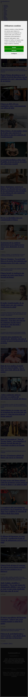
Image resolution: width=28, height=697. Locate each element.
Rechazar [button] (14, 50)
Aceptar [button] (14, 47)
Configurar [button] (14, 53)
